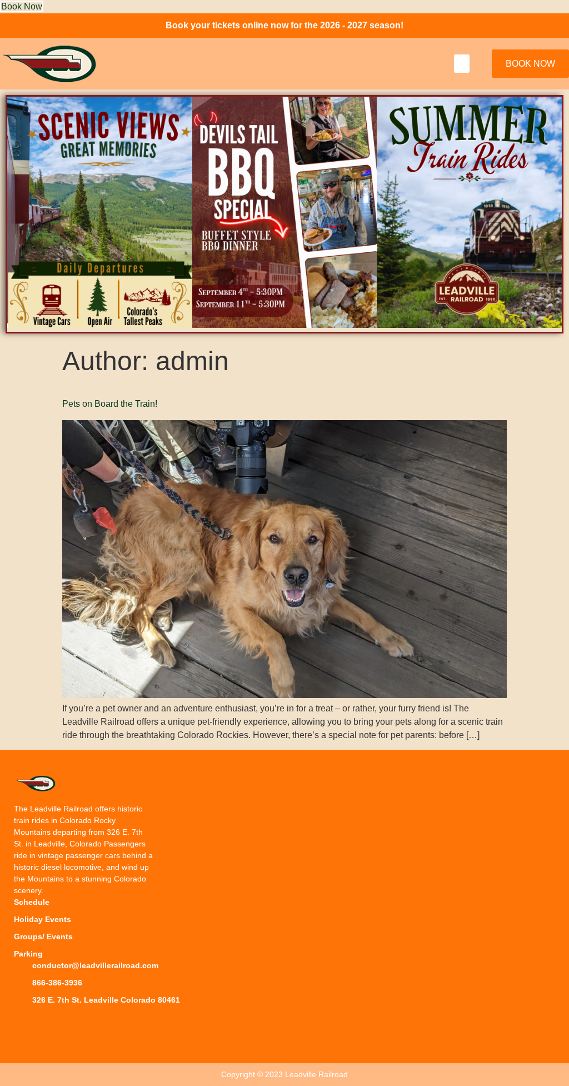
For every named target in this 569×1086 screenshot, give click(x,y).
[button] (462, 63)
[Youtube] (75, 1023)
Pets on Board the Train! (109, 404)
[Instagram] (50, 1023)
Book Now (21, 6)
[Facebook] (25, 1023)
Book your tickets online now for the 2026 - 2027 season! (284, 25)
